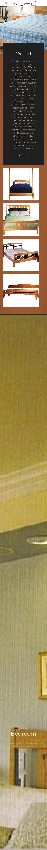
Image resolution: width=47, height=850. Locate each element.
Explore (23, 155)
